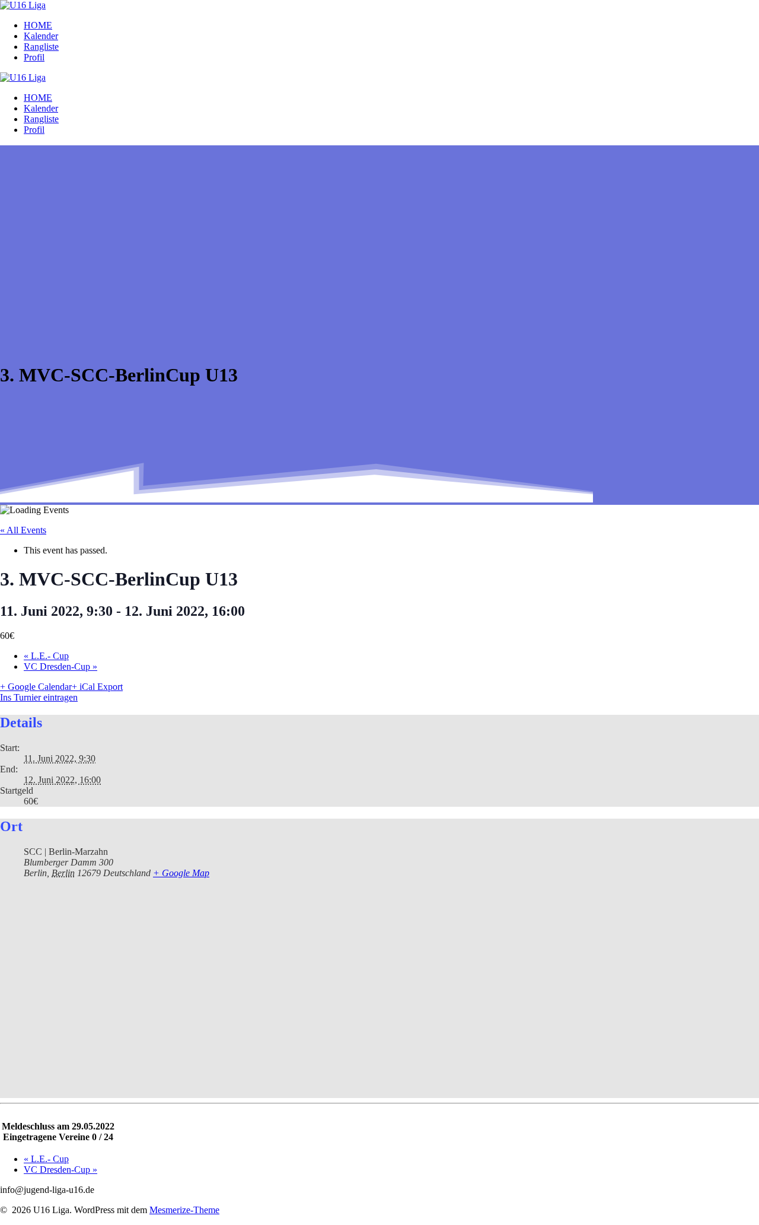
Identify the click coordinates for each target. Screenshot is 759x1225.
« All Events (23, 530)
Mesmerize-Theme (184, 1210)
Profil (34, 57)
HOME (38, 25)
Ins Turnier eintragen (39, 697)
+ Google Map (181, 873)
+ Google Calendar (36, 687)
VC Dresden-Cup (60, 666)
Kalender (41, 36)
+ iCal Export (97, 687)
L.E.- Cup (46, 656)
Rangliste (41, 47)
